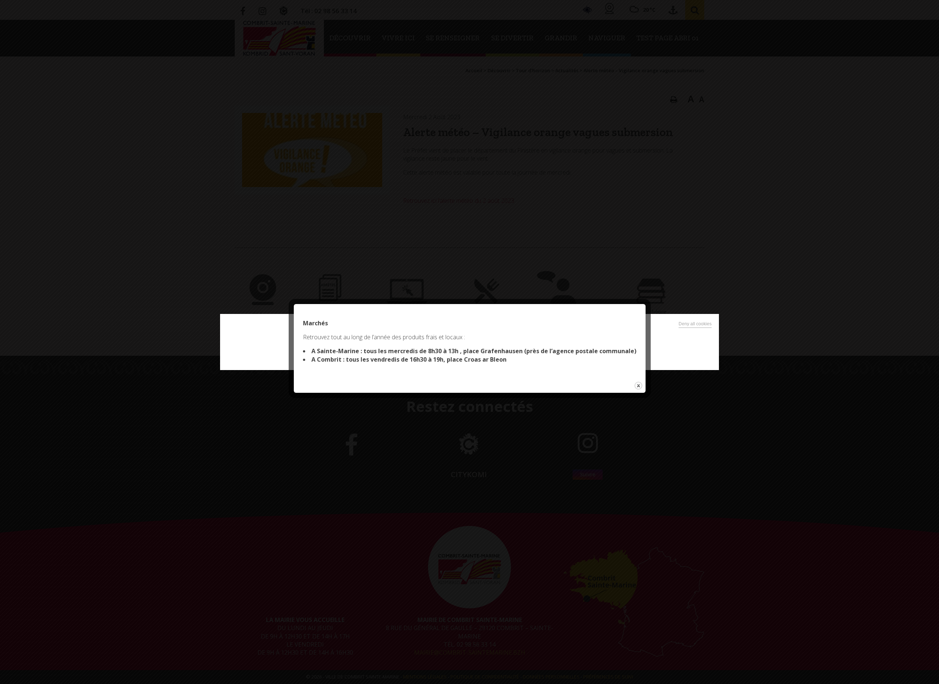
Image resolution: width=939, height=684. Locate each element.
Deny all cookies (695, 323)
